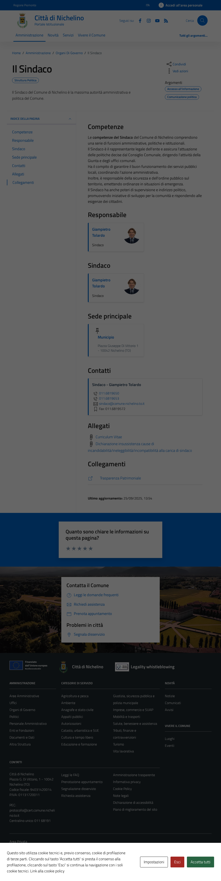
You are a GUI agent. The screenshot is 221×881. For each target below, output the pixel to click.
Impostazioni (154, 862)
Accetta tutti (200, 862)
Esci (177, 862)
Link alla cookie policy (47, 871)
